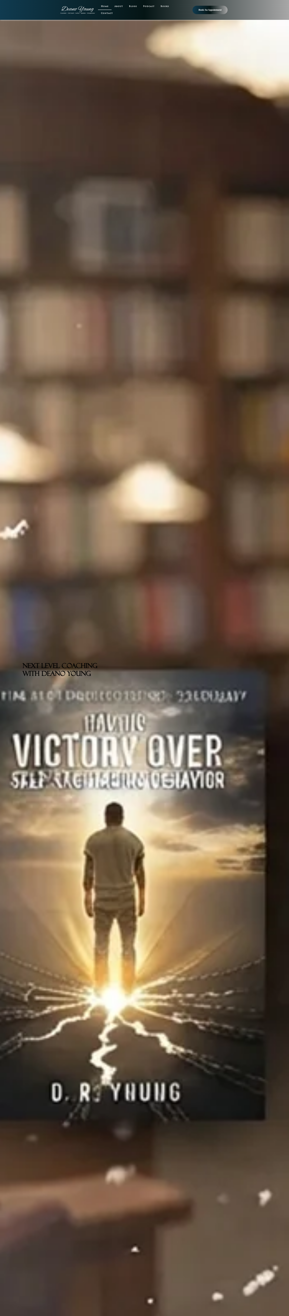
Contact (107, 13)
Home (105, 6)
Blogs (133, 6)
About (119, 6)
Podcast (149, 6)
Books (165, 6)
